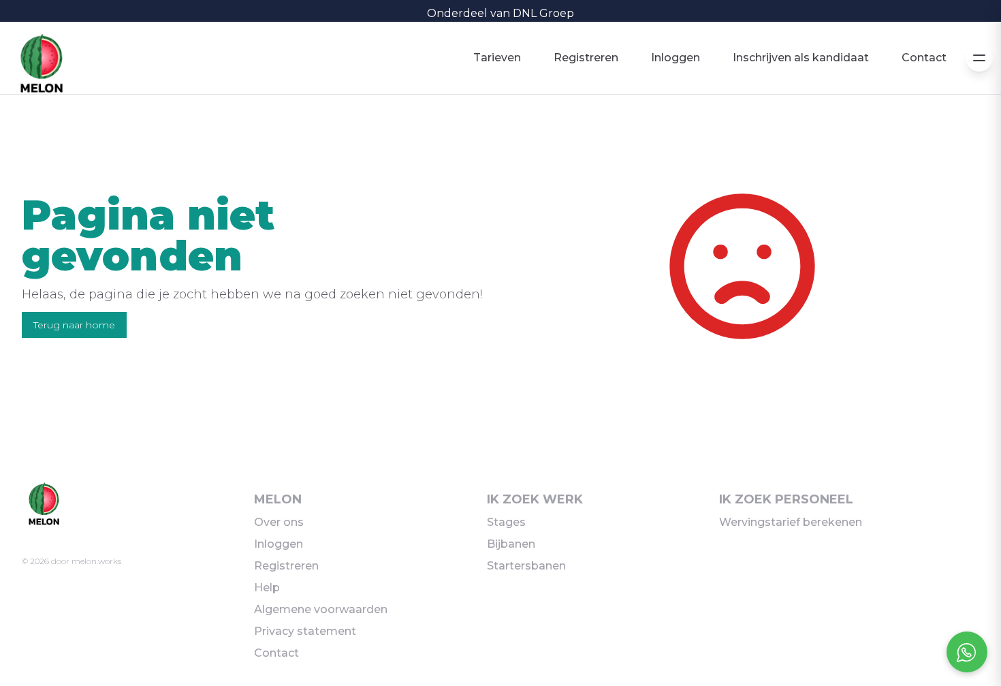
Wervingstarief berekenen (790, 522)
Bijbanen (511, 543)
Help (267, 587)
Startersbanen (526, 565)
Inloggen (675, 57)
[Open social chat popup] (967, 652)
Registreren (586, 57)
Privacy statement (305, 631)
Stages (506, 522)
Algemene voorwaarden (320, 609)
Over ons (279, 522)
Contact (924, 57)
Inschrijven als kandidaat (801, 57)
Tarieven (497, 57)
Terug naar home (74, 325)
